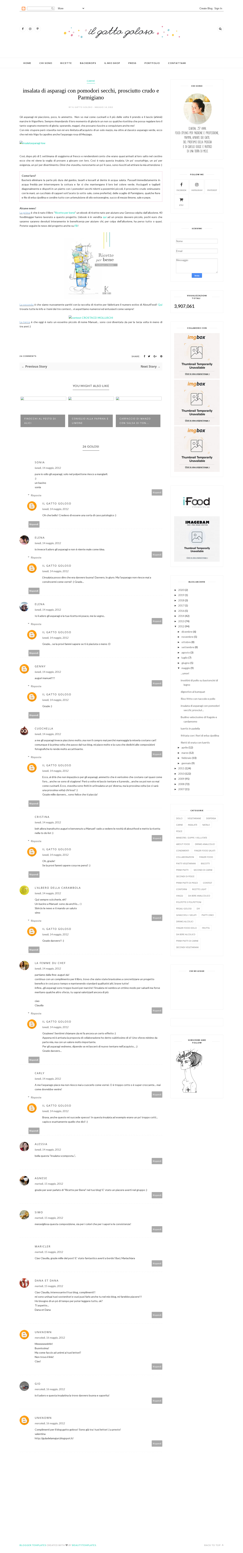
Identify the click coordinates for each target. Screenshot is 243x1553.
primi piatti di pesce (187, 882)
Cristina (42, 817)
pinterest (212, 190)
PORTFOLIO (152, 63)
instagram (196, 190)
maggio (185, 668)
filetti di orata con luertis (195, 742)
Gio (38, 1383)
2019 (181, 595)
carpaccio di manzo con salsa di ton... (87, 421)
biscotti (205, 863)
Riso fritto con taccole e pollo (198, 698)
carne (91, 80)
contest (207, 882)
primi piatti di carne (187, 940)
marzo (185, 752)
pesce (179, 831)
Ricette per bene (65, 212)
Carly (40, 1073)
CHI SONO (45, 63)
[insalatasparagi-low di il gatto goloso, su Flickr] (32, 143)
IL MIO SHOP (112, 63)
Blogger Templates (33, 1545)
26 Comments (28, 356)
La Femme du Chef (50, 963)
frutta (206, 927)
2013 (181, 621)
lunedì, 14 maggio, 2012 (48, 467)
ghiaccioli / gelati (186, 915)
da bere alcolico (185, 934)
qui (105, 217)
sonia (40, 462)
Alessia (41, 1144)
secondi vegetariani (187, 947)
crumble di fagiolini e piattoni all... (137, 421)
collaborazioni (185, 857)
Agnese (41, 1178)
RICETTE (66, 63)
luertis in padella (190, 728)
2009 (181, 778)
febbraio (186, 757)
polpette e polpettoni (188, 902)
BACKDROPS (88, 63)
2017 (181, 605)
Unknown (43, 1332)
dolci (179, 818)
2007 (181, 789)
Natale (206, 824)
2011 (181, 768)
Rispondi (157, 492)
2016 (181, 610)
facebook (181, 190)
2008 (181, 784)
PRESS (132, 63)
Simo (39, 1212)
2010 (181, 773)
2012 (181, 626)
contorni (181, 889)
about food (183, 844)
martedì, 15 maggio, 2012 (49, 1183)
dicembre (187, 631)
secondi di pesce (185, 876)
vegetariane (194, 818)
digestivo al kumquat (193, 691)
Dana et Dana (47, 1280)
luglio (184, 657)
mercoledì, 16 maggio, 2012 (50, 1337)
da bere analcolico (199, 895)
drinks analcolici (205, 844)
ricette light (199, 889)
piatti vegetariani (186, 863)
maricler (43, 1246)
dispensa (211, 818)
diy (198, 908)
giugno (185, 662)
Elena (40, 604)
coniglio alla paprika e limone (42, 421)
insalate (192, 824)
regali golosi (184, 908)
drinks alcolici (184, 921)
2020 (181, 589)
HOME (27, 63)
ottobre (186, 642)
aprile (184, 747)
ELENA (40, 537)
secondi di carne (203, 869)
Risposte (36, 495)
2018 (181, 600)
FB (76, 225)
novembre (187, 636)
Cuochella (44, 728)
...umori (185, 673)
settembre (187, 647)
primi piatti (182, 869)
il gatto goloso (56, 503)
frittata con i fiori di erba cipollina (200, 735)
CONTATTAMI (177, 63)
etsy (181, 205)
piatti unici (208, 915)
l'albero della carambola (58, 887)
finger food (206, 857)
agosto (185, 652)
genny (40, 666)
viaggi (179, 895)
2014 (181, 615)
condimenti (182, 850)
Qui (160, 304)
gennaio (186, 763)
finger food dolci (186, 927)
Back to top (212, 1545)
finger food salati (204, 850)
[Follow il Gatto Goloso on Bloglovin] (189, 1092)
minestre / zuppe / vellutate (191, 837)
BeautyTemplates (84, 1545)
